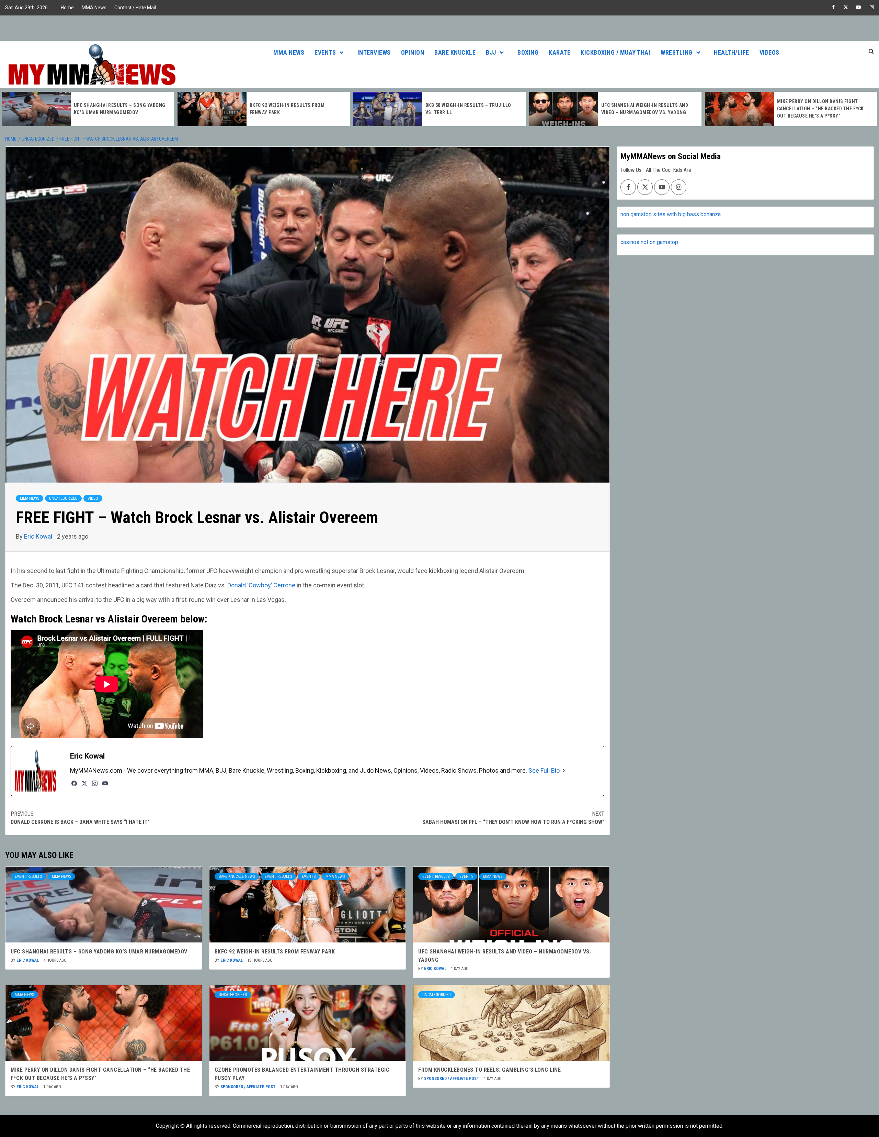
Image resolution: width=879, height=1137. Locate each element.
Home (67, 7)
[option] (88, 109)
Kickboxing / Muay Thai (615, 52)
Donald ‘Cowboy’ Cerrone (261, 585)
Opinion (412, 52)
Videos (769, 52)
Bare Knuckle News (237, 876)
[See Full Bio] (564, 770)
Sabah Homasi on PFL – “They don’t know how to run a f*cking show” (513, 817)
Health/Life (731, 52)
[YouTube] (105, 783)
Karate (559, 52)
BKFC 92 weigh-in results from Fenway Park (275, 951)
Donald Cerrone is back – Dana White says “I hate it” (80, 817)
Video (93, 498)
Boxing (527, 52)
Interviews (374, 52)
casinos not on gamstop (649, 242)
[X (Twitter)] (84, 783)
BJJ (491, 52)
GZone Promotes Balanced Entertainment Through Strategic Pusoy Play (820, 109)
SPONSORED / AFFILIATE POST (248, 1086)
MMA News (94, 7)
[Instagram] (95, 783)
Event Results (28, 876)
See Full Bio (544, 770)
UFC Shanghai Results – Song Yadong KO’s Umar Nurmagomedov (99, 951)
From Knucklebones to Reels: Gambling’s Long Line (489, 1070)
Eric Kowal (39, 536)
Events (325, 52)
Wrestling (677, 52)
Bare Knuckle (455, 52)
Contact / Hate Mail (135, 7)
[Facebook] (74, 783)
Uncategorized (63, 498)
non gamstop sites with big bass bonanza (670, 214)
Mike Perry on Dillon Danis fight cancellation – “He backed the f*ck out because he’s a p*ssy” (644, 109)
